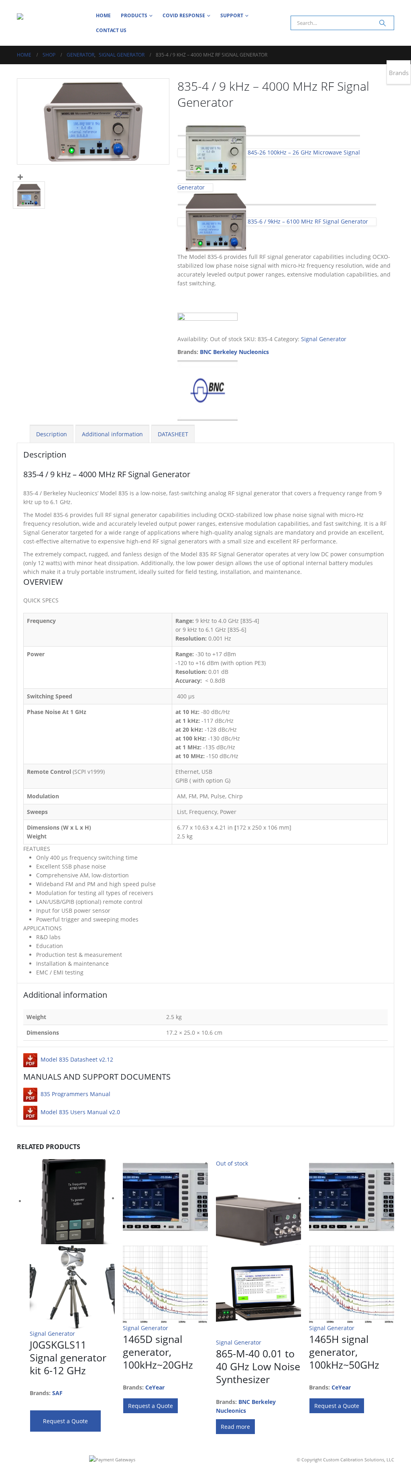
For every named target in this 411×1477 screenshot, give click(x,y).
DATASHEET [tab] (173, 434)
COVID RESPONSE (184, 15)
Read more (235, 1426)
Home (103, 15)
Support (231, 15)
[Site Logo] (51, 23)
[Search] (382, 23)
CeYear (155, 1387)
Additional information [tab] (112, 434)
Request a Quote (65, 1421)
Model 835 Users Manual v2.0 (80, 1112)
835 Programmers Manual (75, 1094)
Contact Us (111, 30)
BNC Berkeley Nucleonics (234, 352)
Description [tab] (51, 434)
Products (134, 15)
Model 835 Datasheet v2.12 (77, 1059)
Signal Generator (323, 339)
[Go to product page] (72, 1244)
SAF (57, 1393)
